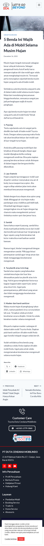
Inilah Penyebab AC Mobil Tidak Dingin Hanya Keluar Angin (11, 393)
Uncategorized (10, 35)
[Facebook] (10, 466)
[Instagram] (4, 466)
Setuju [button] (21, 539)
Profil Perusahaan (13, 477)
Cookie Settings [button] (11, 539)
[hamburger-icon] (39, 5)
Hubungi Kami (11, 486)
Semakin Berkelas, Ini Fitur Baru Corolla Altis (33, 391)
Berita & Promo (12, 480)
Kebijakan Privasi (13, 483)
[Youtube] (15, 466)
